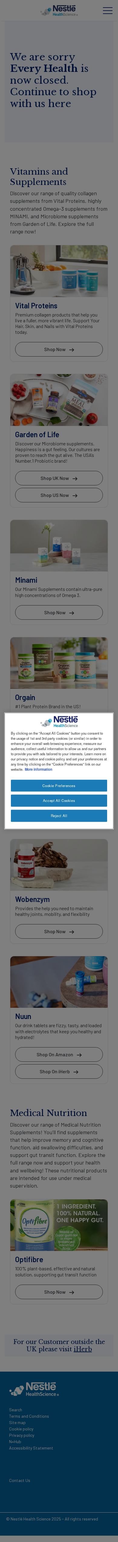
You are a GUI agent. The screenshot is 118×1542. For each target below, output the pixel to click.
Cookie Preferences (58, 785)
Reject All (59, 815)
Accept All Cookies (59, 800)
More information (38, 769)
